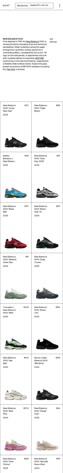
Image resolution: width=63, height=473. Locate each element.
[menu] (59, 5)
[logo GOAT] (6, 5)
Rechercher (35, 5)
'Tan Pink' (10, 69)
